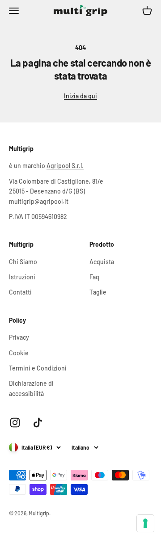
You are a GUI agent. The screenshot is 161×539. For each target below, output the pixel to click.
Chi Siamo (23, 261)
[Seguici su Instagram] (15, 423)
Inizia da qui (80, 96)
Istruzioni (22, 277)
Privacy (19, 337)
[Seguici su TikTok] (38, 423)
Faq (94, 277)
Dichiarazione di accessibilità (31, 388)
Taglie (97, 292)
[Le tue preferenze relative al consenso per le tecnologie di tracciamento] (145, 523)
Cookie (19, 353)
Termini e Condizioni (38, 368)
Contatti (20, 292)
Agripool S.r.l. (65, 165)
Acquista (101, 261)
